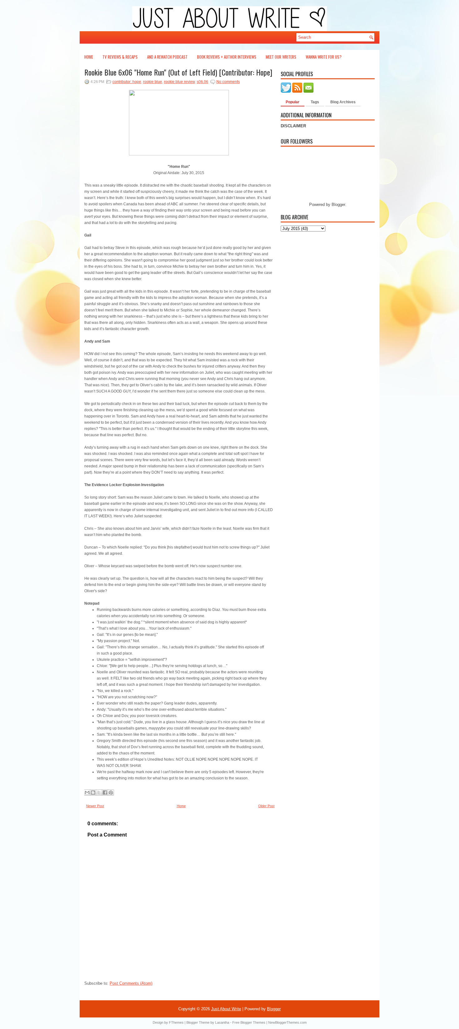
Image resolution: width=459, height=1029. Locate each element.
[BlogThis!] (93, 792)
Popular (292, 102)
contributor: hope (126, 82)
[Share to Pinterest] (111, 792)
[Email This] (87, 792)
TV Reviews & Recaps (120, 57)
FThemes (176, 1022)
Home (88, 57)
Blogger (338, 204)
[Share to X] (99, 792)
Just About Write (226, 1009)
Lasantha (222, 1022)
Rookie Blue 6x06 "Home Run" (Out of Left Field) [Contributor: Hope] (178, 72)
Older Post (266, 806)
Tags (315, 102)
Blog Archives (343, 102)
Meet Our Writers (281, 57)
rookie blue (152, 82)
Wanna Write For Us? (324, 57)
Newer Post (95, 806)
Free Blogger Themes (248, 1022)
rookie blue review (179, 82)
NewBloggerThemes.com (287, 1022)
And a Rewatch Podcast (167, 57)
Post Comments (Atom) (131, 983)
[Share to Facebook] (105, 792)
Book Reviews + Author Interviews (226, 57)
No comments (228, 82)
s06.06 (202, 82)
